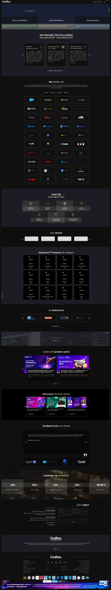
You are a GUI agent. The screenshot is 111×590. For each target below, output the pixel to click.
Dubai (47, 566)
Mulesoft (65, 281)
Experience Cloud (81, 266)
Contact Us (109, 10)
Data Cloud (81, 281)
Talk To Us (26, 573)
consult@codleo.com (50, 522)
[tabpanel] (40, 318)
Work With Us (26, 571)
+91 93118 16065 (51, 507)
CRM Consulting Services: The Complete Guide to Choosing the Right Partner (41, 371)
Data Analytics (85, 565)
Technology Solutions (29, 562)
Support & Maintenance (29, 568)
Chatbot (65, 296)
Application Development (82, 568)
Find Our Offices (51, 524)
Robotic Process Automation (81, 570)
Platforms (66, 92)
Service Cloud (47, 266)
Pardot (30, 281)
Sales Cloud (31, 266)
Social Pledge (27, 570)
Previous (22, 54)
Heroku (48, 281)
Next (89, 54)
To (55, 589)
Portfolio (86, 573)
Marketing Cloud (65, 266)
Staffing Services (84, 571)
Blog (24, 565)
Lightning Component (47, 296)
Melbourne (64, 569)
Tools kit (46, 92)
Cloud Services (85, 562)
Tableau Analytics (30, 296)
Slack (81, 296)
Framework (52, 92)
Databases (59, 92)
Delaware (64, 566)
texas (47, 569)
